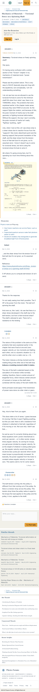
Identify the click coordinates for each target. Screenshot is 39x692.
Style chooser (8, 682)
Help (27, 685)
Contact (5, 685)
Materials (25, 19)
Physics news (5, 224)
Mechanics (6, 22)
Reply (29, 214)
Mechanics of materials (19, 22)
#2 (36, 249)
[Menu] (3, 3)
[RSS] (31, 685)
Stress (12, 24)
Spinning (5, 24)
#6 (36, 479)
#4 (36, 338)
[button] (33, 53)
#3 (36, 291)
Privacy (22, 685)
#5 (36, 407)
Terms (16, 685)
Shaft (30, 22)
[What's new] (32, 2)
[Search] (36, 2)
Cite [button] (34, 214)
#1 (36, 53)
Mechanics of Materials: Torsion (12, 560)
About (10, 685)
